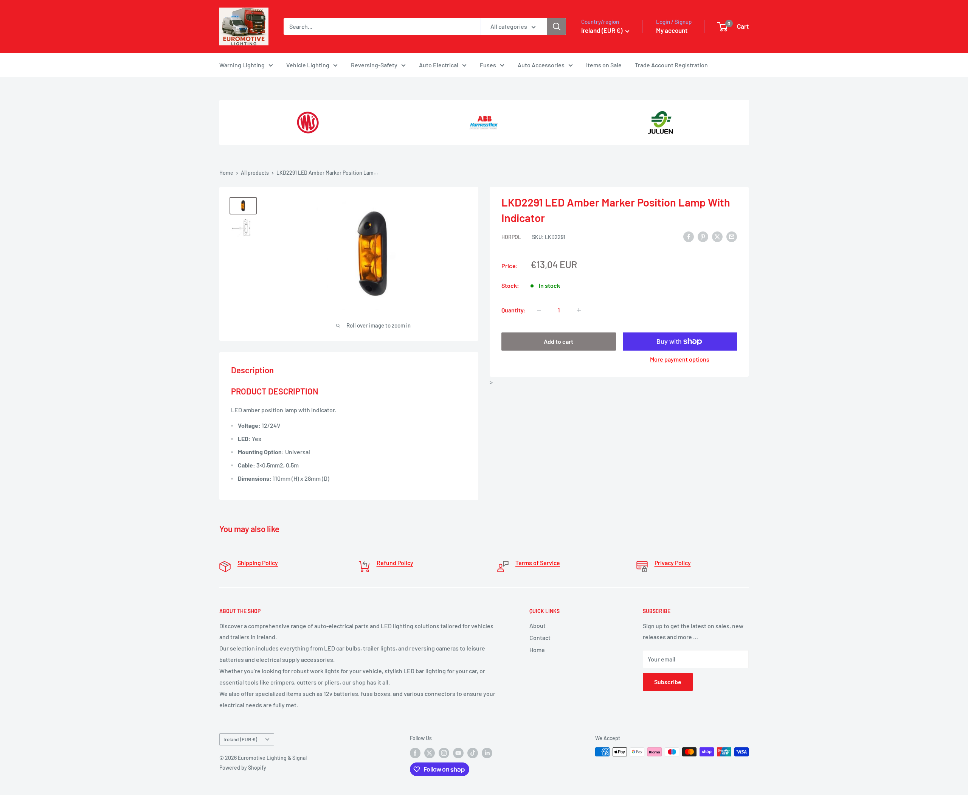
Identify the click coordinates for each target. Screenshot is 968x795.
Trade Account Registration (671, 64)
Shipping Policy (257, 562)
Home (226, 172)
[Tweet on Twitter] (717, 236)
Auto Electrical (438, 64)
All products (255, 172)
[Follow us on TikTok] (472, 752)
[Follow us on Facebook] (415, 752)
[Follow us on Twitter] (429, 752)
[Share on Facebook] (688, 236)
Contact (540, 637)
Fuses (488, 64)
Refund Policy (395, 562)
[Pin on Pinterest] (703, 236)
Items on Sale (604, 64)
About (537, 625)
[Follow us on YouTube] (458, 752)
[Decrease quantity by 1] (539, 310)
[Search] (556, 26)
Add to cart (558, 341)
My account (671, 30)
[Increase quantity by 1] (579, 310)
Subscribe (667, 681)
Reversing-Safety (374, 64)
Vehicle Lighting (307, 64)
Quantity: (513, 310)
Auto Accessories (541, 64)
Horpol (511, 237)
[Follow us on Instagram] (444, 752)
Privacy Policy (673, 562)
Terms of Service (537, 562)
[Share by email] (731, 236)
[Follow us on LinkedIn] (487, 752)
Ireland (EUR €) (240, 739)
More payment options (679, 359)
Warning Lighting (242, 64)
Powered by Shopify (242, 767)
